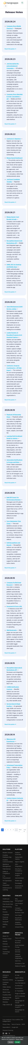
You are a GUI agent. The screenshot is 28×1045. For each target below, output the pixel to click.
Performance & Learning (7, 889)
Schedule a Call (19, 963)
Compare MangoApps (18, 909)
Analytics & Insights (18, 874)
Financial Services (5, 918)
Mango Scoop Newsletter (7, 998)
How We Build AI (20, 983)
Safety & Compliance (6, 872)
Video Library (7, 987)
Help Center (6, 1004)
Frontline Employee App (7, 856)
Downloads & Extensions (19, 887)
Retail (4, 909)
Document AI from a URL (14, 606)
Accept (17, 1042)
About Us (5, 936)
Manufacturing (7, 907)
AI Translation (19, 991)
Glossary (5, 1002)
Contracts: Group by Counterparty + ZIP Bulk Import (14, 368)
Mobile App (18, 880)
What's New (6, 992)
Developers (18, 883)
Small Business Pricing (19, 946)
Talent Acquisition (6, 884)
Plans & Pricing (19, 938)
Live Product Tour (19, 904)
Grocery (5, 912)
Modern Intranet (7, 852)
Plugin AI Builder (20, 993)
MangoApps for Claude (19, 1001)
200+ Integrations (18, 865)
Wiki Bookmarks (12, 630)
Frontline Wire (7, 995)
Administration (19, 878)
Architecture (19, 985)
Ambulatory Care (8, 901)
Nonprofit (5, 921)
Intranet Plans (19, 927)
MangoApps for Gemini (19, 1011)
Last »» (25, 830)
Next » (20, 830)
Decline (11, 1042)
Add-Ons (18, 961)
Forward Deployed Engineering (18, 956)
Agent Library (19, 978)
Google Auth (15, 1027)
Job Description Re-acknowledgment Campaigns (13, 66)
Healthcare (6, 899)
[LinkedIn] (3, 1033)
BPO (4, 927)
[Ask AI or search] (22, 2)
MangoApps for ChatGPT (19, 1006)
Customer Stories (6, 983)
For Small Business (18, 941)
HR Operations (7, 880)
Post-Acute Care (8, 904)
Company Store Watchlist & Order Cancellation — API (15, 97)
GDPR (23, 1024)
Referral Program (20, 966)
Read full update (10, 49)
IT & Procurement (6, 877)
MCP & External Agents (20, 997)
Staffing (5, 924)
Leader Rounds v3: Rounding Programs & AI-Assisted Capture (14, 335)
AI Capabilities (19, 980)
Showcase (6, 989)
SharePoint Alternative (18, 919)
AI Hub (17, 975)
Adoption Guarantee (18, 923)
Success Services (17, 951)
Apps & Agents (19, 861)
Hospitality (6, 914)
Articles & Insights (6, 976)
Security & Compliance (18, 870)
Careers (5, 949)
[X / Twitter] (9, 1033)
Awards (5, 941)
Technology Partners (6, 952)
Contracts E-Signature (14, 138)
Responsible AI (6, 1027)
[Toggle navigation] (6, 6)
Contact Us (6, 946)
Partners (5, 944)
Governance (18, 988)
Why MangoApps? (19, 900)
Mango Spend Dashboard (14, 158)
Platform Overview (18, 853)
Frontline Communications (8, 860)
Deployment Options (18, 858)
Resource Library (8, 980)
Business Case (19, 912)
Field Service (7, 869)
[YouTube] (6, 1033)
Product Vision (7, 938)
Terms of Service (15, 1024)
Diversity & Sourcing (8, 1030)
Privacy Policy (6, 1024)
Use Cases (18, 915)
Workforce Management (7, 865)
